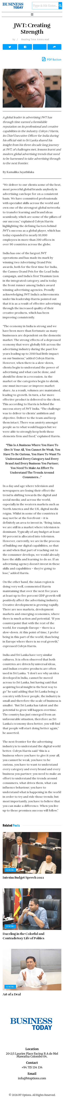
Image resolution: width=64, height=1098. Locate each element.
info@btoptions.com (32, 1078)
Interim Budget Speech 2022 (23, 877)
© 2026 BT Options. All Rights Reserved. (32, 1095)
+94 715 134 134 (32, 1067)
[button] (32, 14)
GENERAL (10, 870)
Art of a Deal (12, 994)
